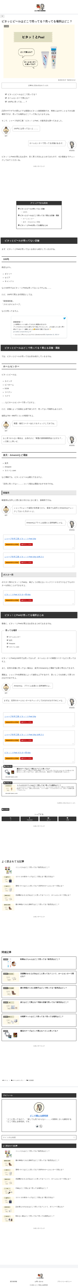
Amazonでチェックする (12, 544)
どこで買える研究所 (39, 1116)
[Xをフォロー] (40, 1126)
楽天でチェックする (26, 544)
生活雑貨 (6, 809)
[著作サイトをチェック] (37, 1126)
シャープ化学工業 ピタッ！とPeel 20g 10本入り (24, 557)
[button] (74, 1137)
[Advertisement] (39, 182)
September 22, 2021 (52, 334)
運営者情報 (13, 1281)
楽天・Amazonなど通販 (31, 222)
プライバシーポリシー (64, 1281)
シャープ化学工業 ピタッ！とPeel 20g (20, 539)
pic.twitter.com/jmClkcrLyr (21, 331)
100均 (25, 212)
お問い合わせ (39, 1281)
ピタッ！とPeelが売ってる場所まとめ (34, 225)
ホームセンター (28, 219)
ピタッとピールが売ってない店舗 (32, 209)
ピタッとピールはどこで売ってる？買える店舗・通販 (39, 215)
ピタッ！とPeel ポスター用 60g (17, 595)
